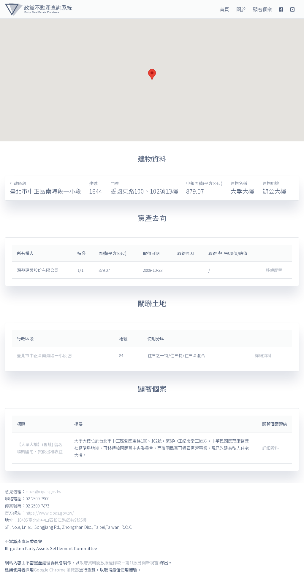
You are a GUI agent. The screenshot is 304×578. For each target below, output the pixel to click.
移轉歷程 (274, 270)
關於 (241, 9)
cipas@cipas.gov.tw (43, 491)
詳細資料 (263, 355)
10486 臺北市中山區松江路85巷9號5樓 (52, 520)
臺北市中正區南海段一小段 (42, 355)
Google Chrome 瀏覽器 (56, 570)
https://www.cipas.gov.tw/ (50, 513)
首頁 (224, 9)
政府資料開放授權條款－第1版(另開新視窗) (120, 563)
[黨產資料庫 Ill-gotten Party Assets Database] (38, 9)
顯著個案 (262, 9)
